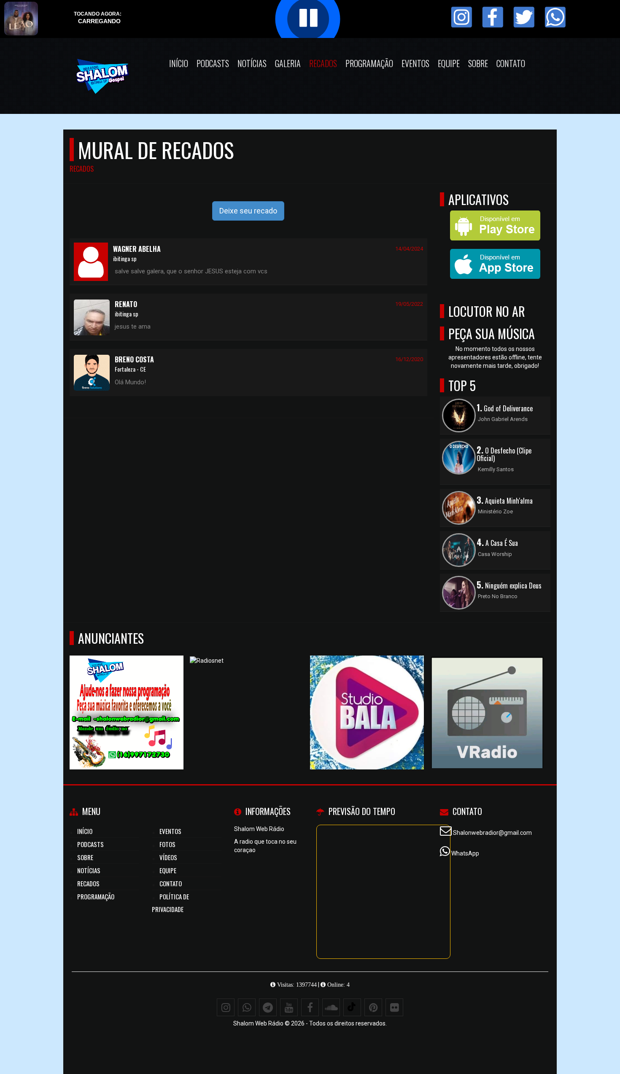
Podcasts (213, 63)
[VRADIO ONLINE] (487, 697)
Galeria (288, 63)
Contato (510, 63)
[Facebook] (310, 1007)
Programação (369, 63)
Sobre (478, 63)
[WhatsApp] (247, 1007)
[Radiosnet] (247, 697)
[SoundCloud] (331, 1007)
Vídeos (168, 857)
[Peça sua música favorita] (126, 697)
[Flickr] (394, 1007)
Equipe (449, 63)
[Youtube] (289, 1007)
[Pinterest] (373, 1007)
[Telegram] (268, 1007)
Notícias (252, 63)
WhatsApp (465, 853)
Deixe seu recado (248, 210)
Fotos (167, 844)
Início (178, 63)
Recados (323, 63)
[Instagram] (226, 1007)
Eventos (415, 63)
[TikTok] (352, 1007)
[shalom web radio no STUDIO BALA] (367, 697)
